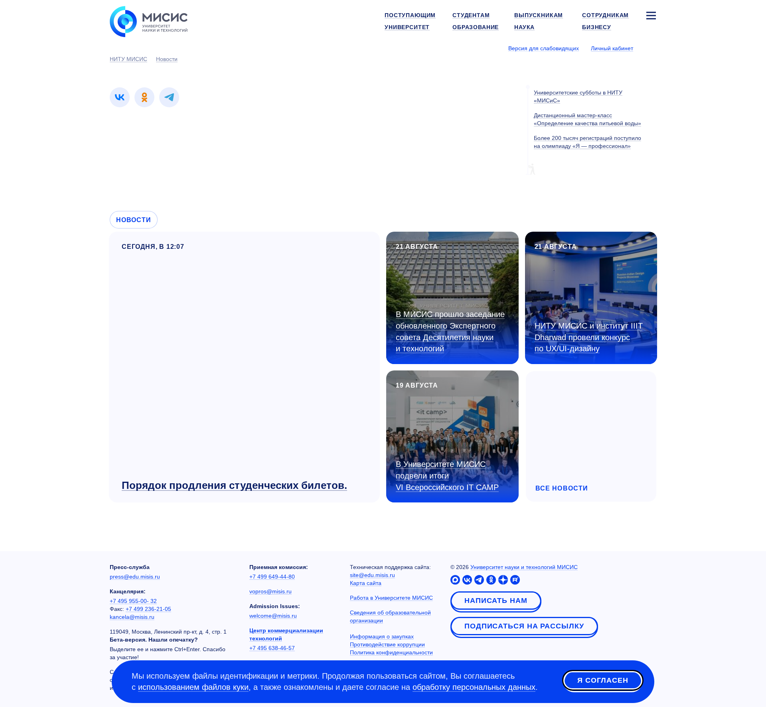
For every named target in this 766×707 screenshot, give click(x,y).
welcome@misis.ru (273, 615)
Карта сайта (365, 583)
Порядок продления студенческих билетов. (234, 485)
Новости (133, 220)
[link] (120, 97)
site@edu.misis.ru (372, 575)
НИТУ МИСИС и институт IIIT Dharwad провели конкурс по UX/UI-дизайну (589, 337)
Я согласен (602, 680)
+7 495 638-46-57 (272, 648)
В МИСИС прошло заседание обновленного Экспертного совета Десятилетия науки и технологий (450, 331)
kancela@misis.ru (132, 617)
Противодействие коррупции (387, 644)
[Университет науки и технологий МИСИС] (149, 20)
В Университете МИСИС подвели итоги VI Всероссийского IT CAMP (447, 475)
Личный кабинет (612, 48)
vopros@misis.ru (270, 591)
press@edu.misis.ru (135, 576)
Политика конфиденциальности (391, 652)
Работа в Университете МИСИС (391, 598)
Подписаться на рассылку (524, 626)
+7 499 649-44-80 (272, 576)
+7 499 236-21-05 (148, 609)
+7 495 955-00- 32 (133, 601)
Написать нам (495, 601)
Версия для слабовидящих (543, 48)
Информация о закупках (382, 636)
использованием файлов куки (193, 687)
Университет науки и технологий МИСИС (524, 567)
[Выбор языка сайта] (650, 47)
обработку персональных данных (474, 687)
